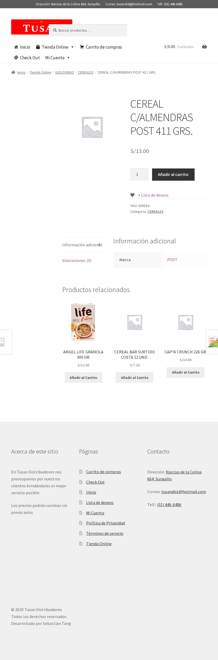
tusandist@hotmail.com (134, 4)
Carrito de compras (104, 47)
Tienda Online (55, 47)
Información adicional (82, 244)
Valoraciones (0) (76, 260)
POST (172, 259)
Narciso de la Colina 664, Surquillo (75, 4)
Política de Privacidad (105, 523)
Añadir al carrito (173, 174)
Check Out (30, 58)
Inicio (25, 47)
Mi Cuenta (54, 58)
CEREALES (86, 72)
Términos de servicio (104, 533)
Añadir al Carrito (83, 377)
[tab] (83, 245)
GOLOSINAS (64, 72)
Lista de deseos (100, 502)
